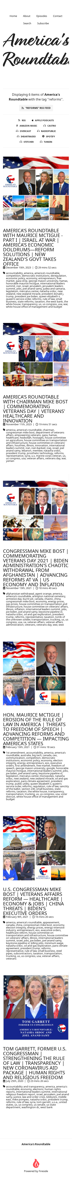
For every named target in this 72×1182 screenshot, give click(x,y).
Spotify (50, 136)
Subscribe (43, 23)
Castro (51, 125)
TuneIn (48, 141)
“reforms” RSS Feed (38, 108)
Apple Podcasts (44, 120)
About (26, 16)
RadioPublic (48, 131)
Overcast (25, 131)
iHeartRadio (28, 136)
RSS (24, 120)
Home (13, 16)
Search (27, 23)
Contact (57, 16)
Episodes (41, 16)
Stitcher (29, 141)
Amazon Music (28, 125)
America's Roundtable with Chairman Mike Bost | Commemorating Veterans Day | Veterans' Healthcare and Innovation (35, 408)
